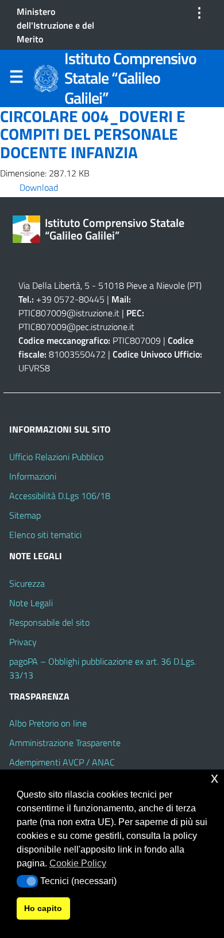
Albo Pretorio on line (48, 723)
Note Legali (31, 603)
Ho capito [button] (43, 908)
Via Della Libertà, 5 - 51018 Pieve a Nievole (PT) (110, 285)
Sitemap (25, 515)
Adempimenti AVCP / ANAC (62, 762)
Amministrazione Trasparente (65, 742)
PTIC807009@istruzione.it (68, 313)
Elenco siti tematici (45, 534)
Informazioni (32, 476)
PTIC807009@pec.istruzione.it (76, 326)
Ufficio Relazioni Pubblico (56, 457)
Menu (16, 79)
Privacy (23, 642)
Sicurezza (27, 583)
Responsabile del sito (49, 622)
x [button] (214, 777)
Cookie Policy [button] (77, 863)
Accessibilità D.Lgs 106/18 (59, 496)
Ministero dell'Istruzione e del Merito (55, 25)
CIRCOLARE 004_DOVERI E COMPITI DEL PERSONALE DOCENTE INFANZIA (93, 134)
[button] (27, 881)
